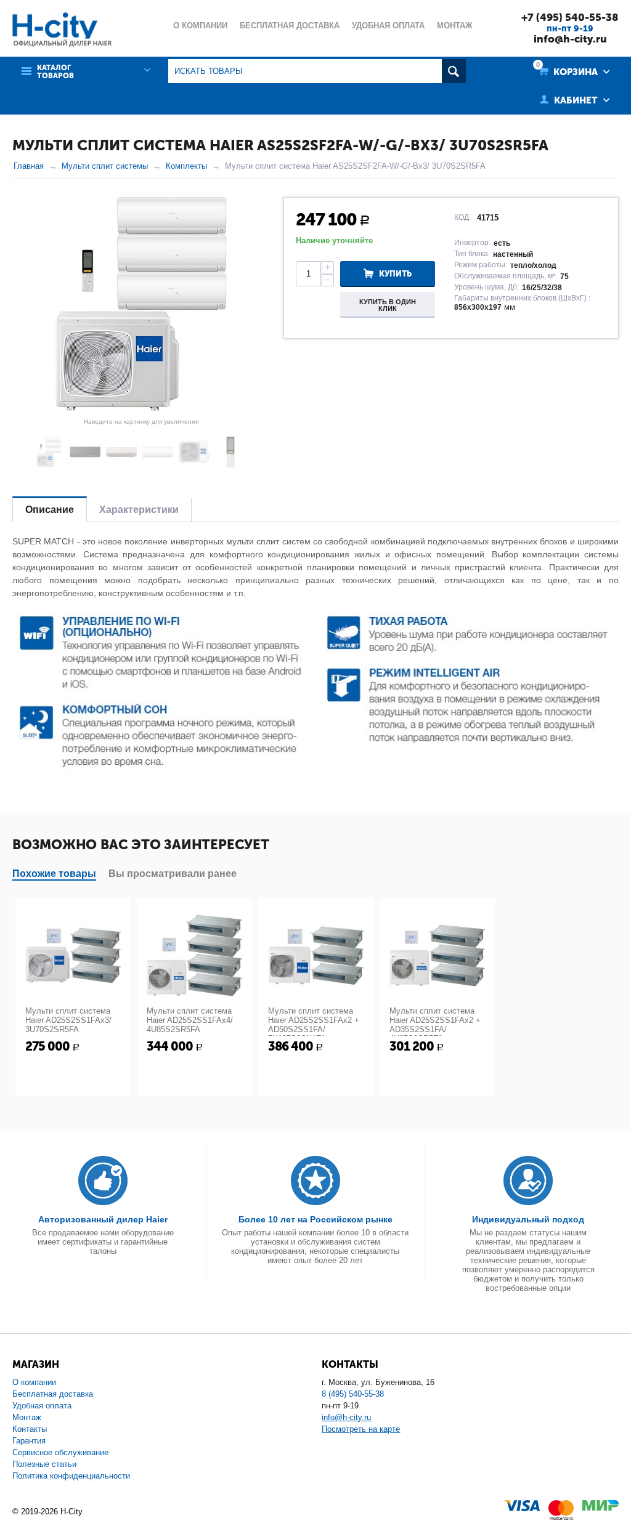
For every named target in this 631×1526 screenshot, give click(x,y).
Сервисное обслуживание (60, 1452)
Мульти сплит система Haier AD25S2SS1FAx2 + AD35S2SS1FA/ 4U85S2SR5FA (435, 1024)
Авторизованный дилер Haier (103, 1219)
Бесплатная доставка (52, 1394)
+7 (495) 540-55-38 (570, 17)
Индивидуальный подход (528, 1219)
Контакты (29, 1429)
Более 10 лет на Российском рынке (315, 1219)
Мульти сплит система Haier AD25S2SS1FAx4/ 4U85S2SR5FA (190, 1020)
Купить (395, 273)
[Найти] (454, 71)
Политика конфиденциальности (71, 1475)
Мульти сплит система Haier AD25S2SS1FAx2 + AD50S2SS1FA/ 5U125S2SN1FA (313, 1024)
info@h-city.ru (570, 39)
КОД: (462, 217)
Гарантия (29, 1440)
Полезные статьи (44, 1464)
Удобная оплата (41, 1405)
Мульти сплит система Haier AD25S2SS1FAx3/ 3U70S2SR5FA (68, 1020)
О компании (34, 1382)
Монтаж (26, 1417)
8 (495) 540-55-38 (353, 1394)
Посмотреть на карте (361, 1429)
